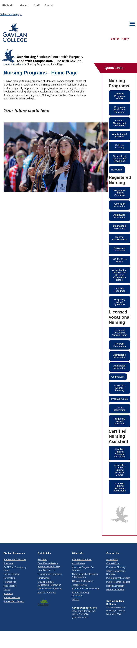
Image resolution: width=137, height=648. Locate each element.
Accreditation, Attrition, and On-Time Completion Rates (119, 275)
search (115, 38)
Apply (125, 38)
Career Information (119, 408)
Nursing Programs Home (119, 96)
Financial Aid (10, 582)
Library (7, 589)
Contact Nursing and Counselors (119, 123)
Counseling (9, 578)
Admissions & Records (119, 135)
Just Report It (10, 586)
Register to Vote (79, 585)
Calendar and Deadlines (50, 574)
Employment (44, 578)
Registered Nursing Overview (120, 193)
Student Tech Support (14, 601)
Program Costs (119, 399)
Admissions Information (119, 356)
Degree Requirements (119, 238)
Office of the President (82, 581)
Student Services (12, 597)
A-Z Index (42, 559)
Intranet (23, 5)
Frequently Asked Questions (119, 302)
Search (49, 5)
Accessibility (112, 559)
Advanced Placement (119, 249)
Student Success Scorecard (85, 588)
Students (7, 5)
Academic (18, 64)
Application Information (119, 216)
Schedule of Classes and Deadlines (119, 158)
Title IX (75, 599)
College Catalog (119, 146)
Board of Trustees (46, 570)
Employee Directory (115, 567)
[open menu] (132, 24)
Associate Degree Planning (119, 388)
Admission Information (119, 205)
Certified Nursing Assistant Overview (119, 453)
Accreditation (78, 563)
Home (7, 64)
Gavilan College (14, 32)
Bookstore (117, 169)
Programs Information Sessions (119, 109)
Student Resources (119, 289)
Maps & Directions (46, 592)
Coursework (117, 376)
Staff (37, 5)
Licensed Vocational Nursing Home (119, 332)
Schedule (8, 593)
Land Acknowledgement (49, 588)
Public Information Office (118, 578)
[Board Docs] (43, 602)
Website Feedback (115, 589)
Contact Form (113, 563)
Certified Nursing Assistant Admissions (119, 487)
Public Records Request (118, 582)
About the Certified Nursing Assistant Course (119, 470)
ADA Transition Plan (82, 559)
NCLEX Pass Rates (120, 260)
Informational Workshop (119, 227)
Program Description (119, 345)
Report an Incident (115, 586)
